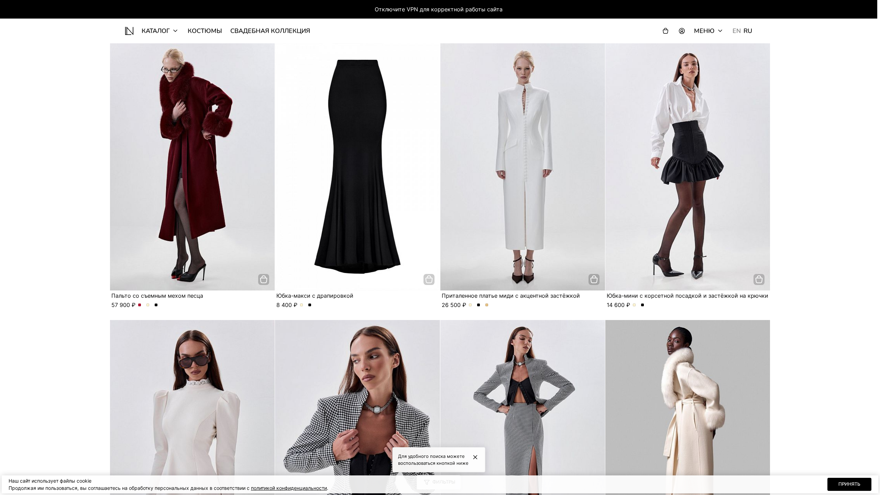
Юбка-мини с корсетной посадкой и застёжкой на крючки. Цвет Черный (642, 305)
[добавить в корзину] (263, 279)
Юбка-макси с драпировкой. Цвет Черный (310, 305)
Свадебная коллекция (270, 31)
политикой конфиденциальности (289, 488)
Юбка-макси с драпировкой (314, 295)
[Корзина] (665, 31)
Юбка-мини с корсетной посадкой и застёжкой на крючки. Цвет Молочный (634, 305)
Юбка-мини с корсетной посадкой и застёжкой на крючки (687, 295)
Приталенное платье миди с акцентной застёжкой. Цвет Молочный (470, 305)
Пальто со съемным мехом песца (157, 295)
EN (737, 31)
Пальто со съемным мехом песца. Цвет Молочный (148, 305)
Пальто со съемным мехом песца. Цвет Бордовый (140, 305)
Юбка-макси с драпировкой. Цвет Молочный (301, 305)
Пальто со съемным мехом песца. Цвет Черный (156, 305)
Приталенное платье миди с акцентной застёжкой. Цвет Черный (478, 305)
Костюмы (205, 31)
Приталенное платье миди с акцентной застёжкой (511, 295)
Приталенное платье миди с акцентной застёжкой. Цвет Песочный (487, 305)
